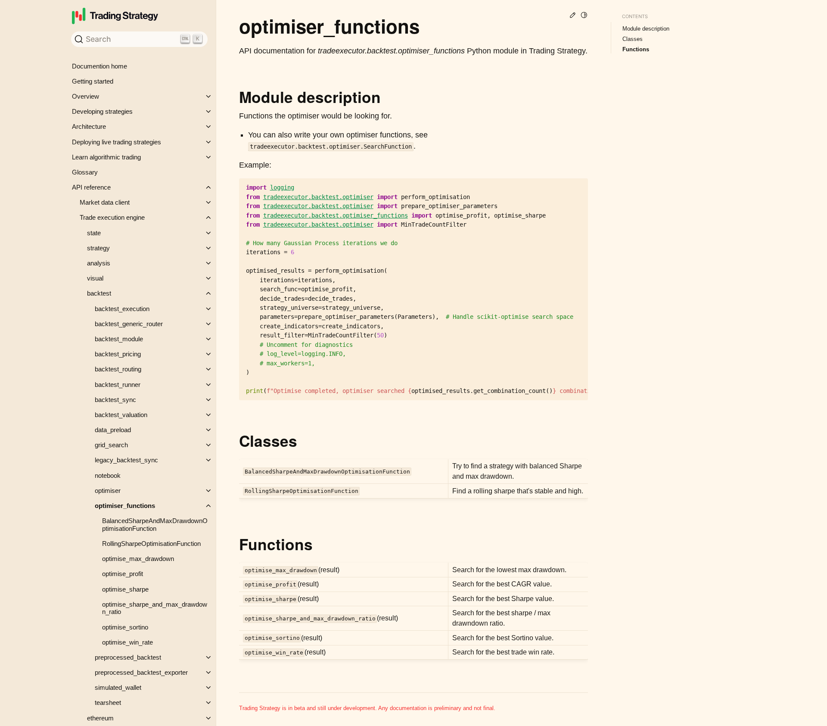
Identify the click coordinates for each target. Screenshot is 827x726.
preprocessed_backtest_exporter (141, 672)
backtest (99, 293)
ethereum (100, 718)
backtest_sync (115, 399)
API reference (91, 187)
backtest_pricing (118, 354)
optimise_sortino (125, 627)
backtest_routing (118, 369)
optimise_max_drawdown (138, 558)
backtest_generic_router (129, 323)
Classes (632, 39)
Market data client (105, 202)
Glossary (85, 172)
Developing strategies (102, 111)
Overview (85, 96)
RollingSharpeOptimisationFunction (151, 543)
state (94, 233)
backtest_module (119, 339)
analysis (98, 263)
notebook (108, 475)
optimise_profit (122, 573)
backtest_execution (122, 308)
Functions (635, 49)
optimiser (108, 490)
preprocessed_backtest (128, 657)
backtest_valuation (121, 414)
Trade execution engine (112, 217)
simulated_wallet (118, 687)
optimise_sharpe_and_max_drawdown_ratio (154, 608)
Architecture (89, 126)
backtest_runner (117, 384)
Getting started (92, 81)
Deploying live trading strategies (116, 142)
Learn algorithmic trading (106, 157)
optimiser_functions (125, 505)
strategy (98, 248)
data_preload (113, 429)
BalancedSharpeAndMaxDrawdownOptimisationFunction (155, 524)
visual (95, 278)
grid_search (111, 445)
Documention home (99, 66)
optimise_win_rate (127, 642)
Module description (645, 28)
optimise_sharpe (125, 589)
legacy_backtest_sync (126, 460)
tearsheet (108, 702)
